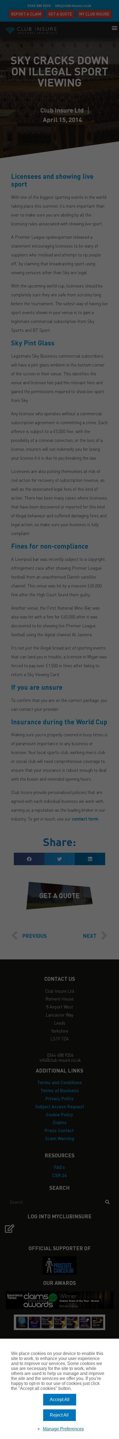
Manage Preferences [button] (63, 1429)
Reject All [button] (59, 1415)
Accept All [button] (59, 1399)
